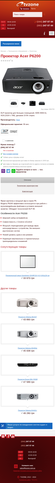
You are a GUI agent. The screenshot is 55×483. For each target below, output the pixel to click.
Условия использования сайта (31, 471)
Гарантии (16, 471)
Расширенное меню (11, 44)
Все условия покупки (10, 154)
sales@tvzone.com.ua (27, 468)
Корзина (26, 9)
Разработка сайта (24, 480)
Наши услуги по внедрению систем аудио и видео (27, 426)
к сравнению (9, 140)
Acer (18, 120)
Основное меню (44, 33)
